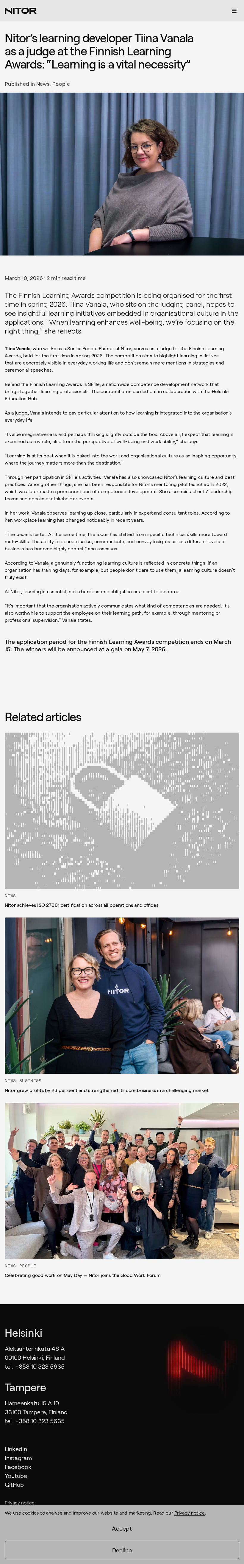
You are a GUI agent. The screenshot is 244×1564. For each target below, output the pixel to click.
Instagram (18, 1457)
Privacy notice (20, 1502)
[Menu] (234, 11)
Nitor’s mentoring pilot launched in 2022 (183, 484)
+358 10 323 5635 (40, 1366)
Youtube (16, 1475)
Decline (122, 1550)
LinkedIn (16, 1448)
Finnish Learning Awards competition (138, 641)
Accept (122, 1528)
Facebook (18, 1466)
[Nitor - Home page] (21, 11)
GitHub (14, 1484)
